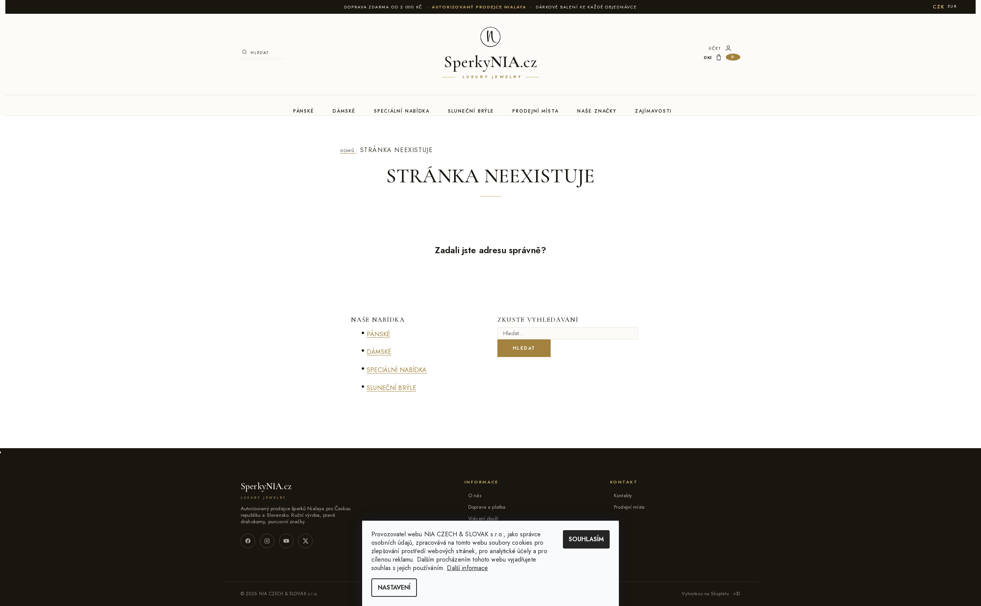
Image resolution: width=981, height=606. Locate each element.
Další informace (467, 567)
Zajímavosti (653, 111)
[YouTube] (286, 541)
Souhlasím (586, 539)
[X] (305, 541)
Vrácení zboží (483, 518)
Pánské (304, 111)
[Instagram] (267, 541)
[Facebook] (248, 541)
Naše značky (597, 111)
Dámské (344, 111)
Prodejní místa (535, 111)
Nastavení (394, 587)
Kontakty (623, 495)
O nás (474, 495)
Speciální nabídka (402, 111)
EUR (952, 6)
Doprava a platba (486, 507)
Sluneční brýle (471, 111)
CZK (938, 6)
